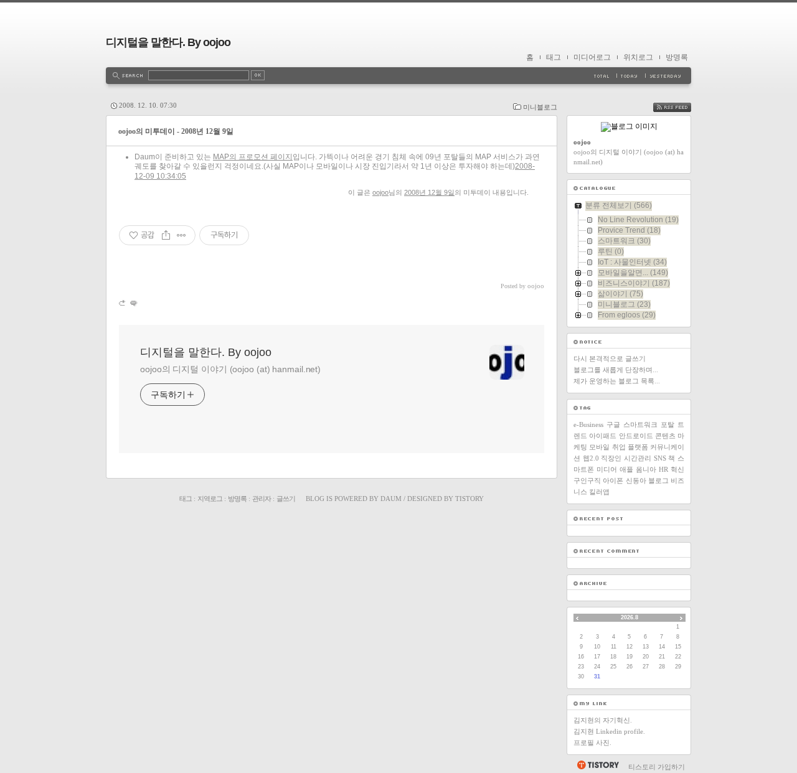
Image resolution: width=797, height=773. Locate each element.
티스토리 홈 (597, 765)
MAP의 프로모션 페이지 (253, 156)
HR (663, 469)
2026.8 (629, 617)
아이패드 (602, 435)
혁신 (677, 469)
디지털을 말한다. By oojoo (168, 42)
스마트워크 (640, 424)
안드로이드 (636, 435)
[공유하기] (166, 235)
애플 (626, 469)
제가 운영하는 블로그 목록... (616, 381)
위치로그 (638, 57)
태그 (553, 57)
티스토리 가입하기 (656, 767)
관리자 (261, 498)
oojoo (380, 192)
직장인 (611, 458)
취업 (619, 447)
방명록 (677, 57)
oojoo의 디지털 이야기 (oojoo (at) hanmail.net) (230, 369)
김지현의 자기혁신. (602, 720)
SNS (660, 458)
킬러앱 (599, 491)
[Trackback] (123, 302)
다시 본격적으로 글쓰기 (609, 358)
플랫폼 (638, 447)
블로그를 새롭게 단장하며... (615, 369)
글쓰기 (285, 498)
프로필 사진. (592, 742)
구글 (613, 424)
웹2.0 (591, 458)
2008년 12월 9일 (429, 192)
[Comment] (133, 302)
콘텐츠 (665, 435)
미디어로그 (592, 57)
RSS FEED (681, 107)
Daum (391, 498)
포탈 (667, 424)
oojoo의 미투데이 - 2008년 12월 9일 (175, 131)
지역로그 (209, 498)
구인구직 (587, 480)
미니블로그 (540, 107)
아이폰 (613, 480)
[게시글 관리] (181, 235)
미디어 (607, 469)
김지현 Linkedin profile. (609, 731)
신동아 (636, 480)
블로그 (658, 480)
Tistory (469, 498)
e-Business (588, 424)
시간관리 (637, 458)
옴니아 (646, 469)
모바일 (599, 447)
